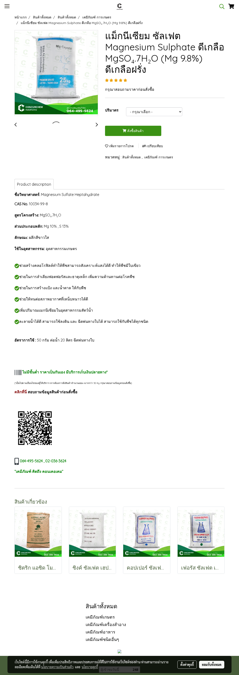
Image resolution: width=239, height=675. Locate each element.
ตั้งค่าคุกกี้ (187, 664)
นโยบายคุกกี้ (90, 667)
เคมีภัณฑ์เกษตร (100, 617)
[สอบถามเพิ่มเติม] (34, 427)
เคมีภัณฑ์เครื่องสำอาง (106, 624)
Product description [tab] (34, 184)
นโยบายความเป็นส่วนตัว (57, 667)
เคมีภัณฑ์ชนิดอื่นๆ (102, 639)
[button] (220, 6)
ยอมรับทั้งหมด (211, 664)
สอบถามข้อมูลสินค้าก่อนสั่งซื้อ (52, 392)
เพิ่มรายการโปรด (121, 146)
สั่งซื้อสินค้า (135, 131)
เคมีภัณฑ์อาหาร (100, 632)
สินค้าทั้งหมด (132, 157)
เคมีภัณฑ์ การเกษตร (158, 157)
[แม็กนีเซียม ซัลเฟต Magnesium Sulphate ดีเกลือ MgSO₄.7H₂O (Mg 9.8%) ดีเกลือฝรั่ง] (56, 73)
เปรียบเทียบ (154, 146)
